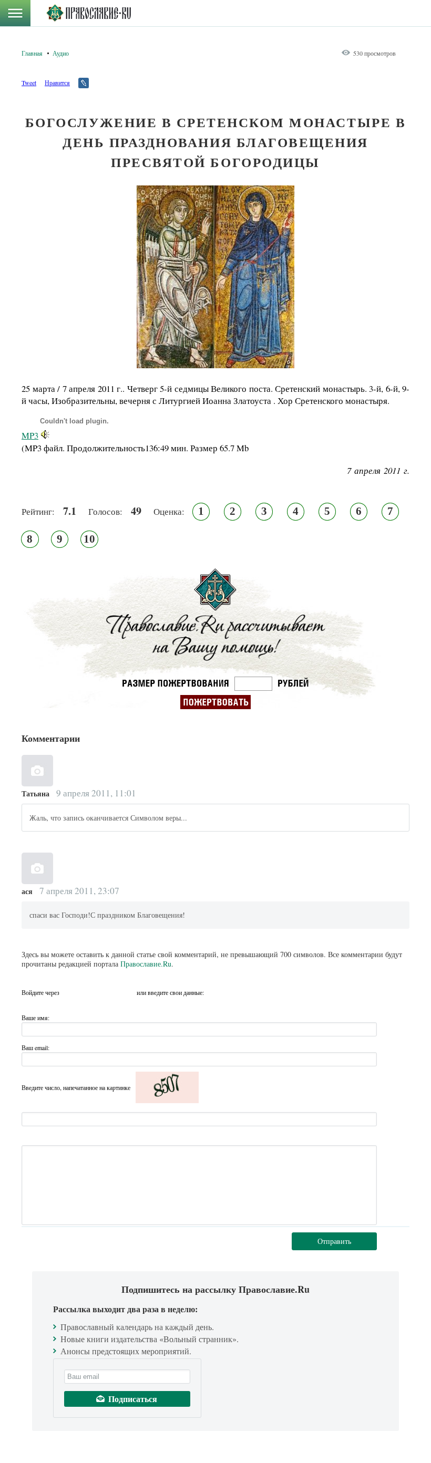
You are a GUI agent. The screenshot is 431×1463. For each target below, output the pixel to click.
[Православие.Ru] (88, 13)
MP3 (30, 435)
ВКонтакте (89, 992)
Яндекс (108, 992)
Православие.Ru (145, 964)
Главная (32, 53)
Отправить (334, 1241)
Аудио (61, 53)
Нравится (57, 82)
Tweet (29, 82)
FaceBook (70, 992)
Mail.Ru (127, 992)
